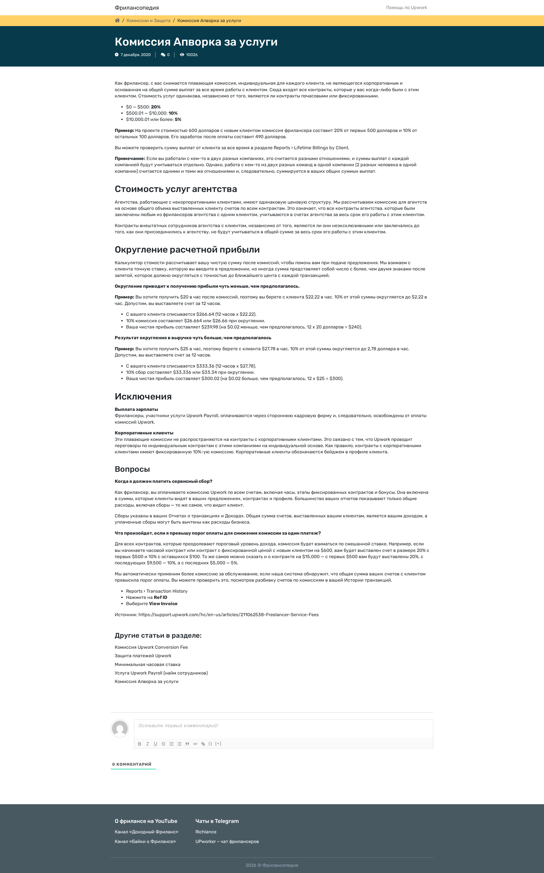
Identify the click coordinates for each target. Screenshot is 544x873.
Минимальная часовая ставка (147, 664)
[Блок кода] (195, 743)
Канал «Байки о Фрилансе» (145, 841)
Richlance (206, 831)
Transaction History (167, 591)
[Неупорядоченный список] (179, 743)
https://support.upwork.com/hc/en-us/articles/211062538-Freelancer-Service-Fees (229, 614)
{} (210, 743)
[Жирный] (140, 743)
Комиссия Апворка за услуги (146, 681)
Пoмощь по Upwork (406, 7)
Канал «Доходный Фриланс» (146, 831)
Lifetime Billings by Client (321, 147)
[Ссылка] (203, 743)
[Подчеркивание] (156, 743)
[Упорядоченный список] (171, 743)
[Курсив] (148, 743)
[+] (218, 743)
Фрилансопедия (137, 7)
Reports (282, 147)
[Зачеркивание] (163, 743)
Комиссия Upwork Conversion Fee (151, 647)
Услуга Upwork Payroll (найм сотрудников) (161, 673)
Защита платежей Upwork (143, 655)
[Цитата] (187, 743)
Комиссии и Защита (149, 20)
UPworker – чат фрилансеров (227, 841)
